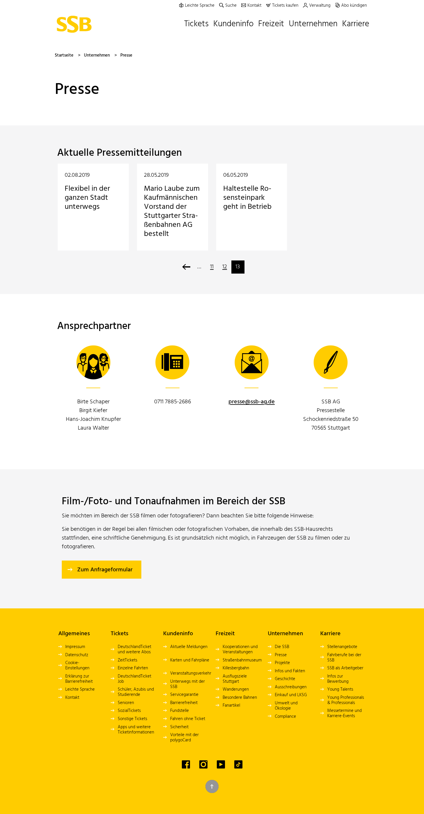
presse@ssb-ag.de (251, 402)
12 (224, 267)
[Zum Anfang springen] (212, 786)
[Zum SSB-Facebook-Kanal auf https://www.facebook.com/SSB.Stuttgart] (186, 764)
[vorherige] (186, 267)
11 (212, 267)
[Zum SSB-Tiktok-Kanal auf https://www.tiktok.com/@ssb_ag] (238, 764)
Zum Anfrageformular (105, 570)
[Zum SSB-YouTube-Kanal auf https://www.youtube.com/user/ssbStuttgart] (221, 764)
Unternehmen (97, 55)
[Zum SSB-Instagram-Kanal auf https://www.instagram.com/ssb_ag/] (203, 764)
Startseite (64, 55)
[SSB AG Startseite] (75, 24)
